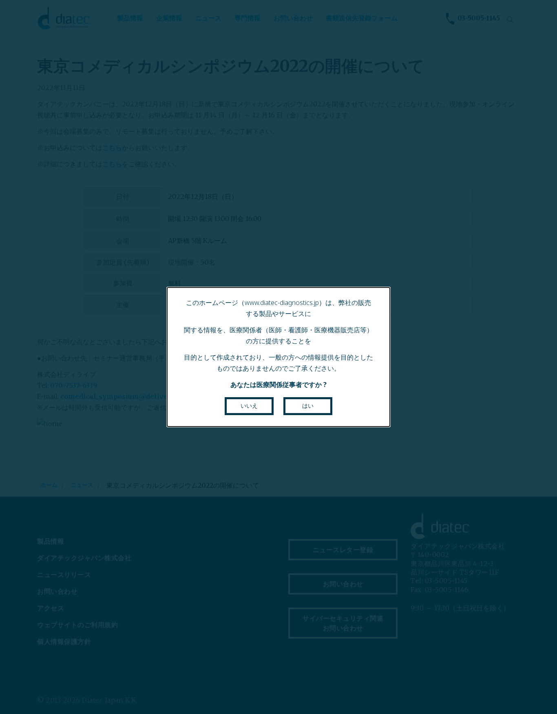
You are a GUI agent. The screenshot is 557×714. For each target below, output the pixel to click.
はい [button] (308, 405)
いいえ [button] (249, 405)
